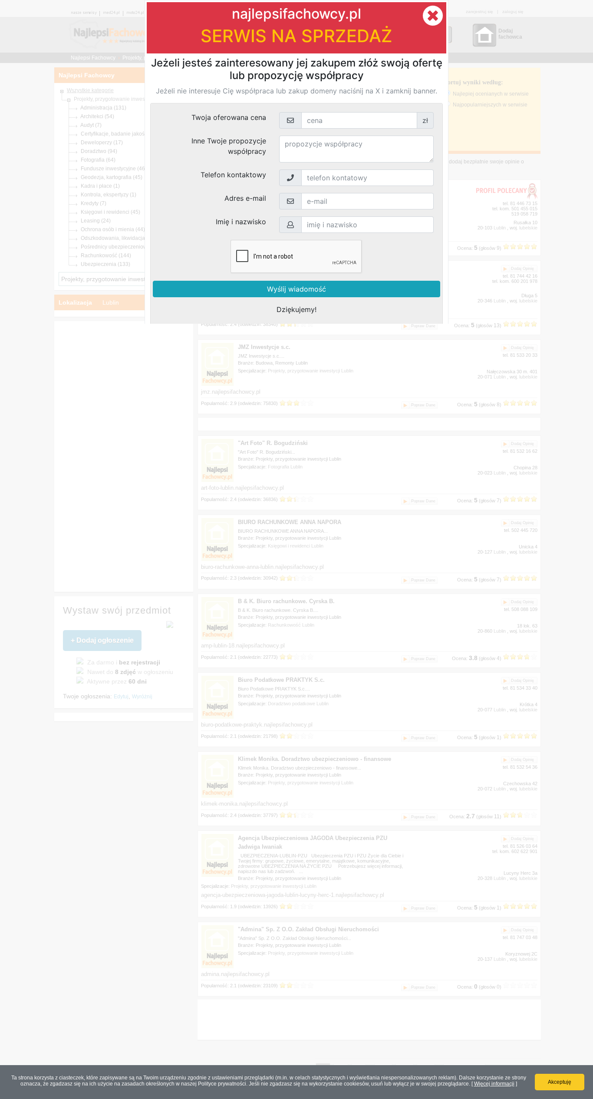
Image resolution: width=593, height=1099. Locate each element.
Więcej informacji (494, 1084)
